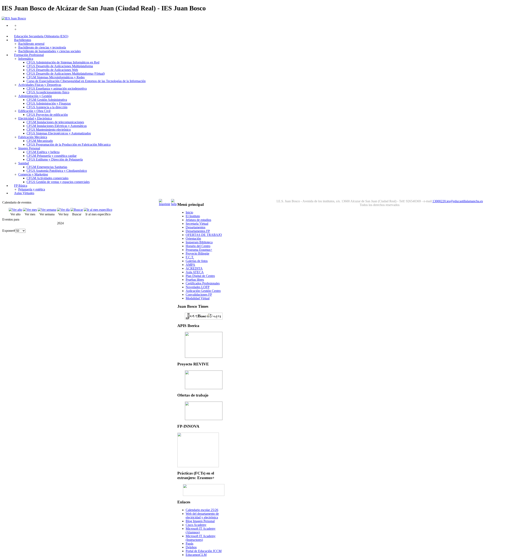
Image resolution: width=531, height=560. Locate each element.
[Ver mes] (30, 209)
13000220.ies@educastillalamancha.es (457, 201)
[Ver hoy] (63, 209)
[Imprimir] (164, 204)
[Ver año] (15, 209)
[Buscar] (77, 209)
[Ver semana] (47, 209)
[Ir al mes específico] (98, 209)
